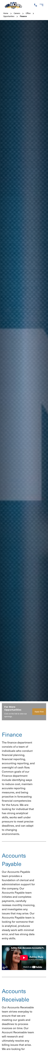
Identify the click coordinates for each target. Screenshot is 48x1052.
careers (17, 13)
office (28, 13)
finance (23, 16)
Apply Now (39, 712)
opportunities (8, 16)
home (5, 13)
